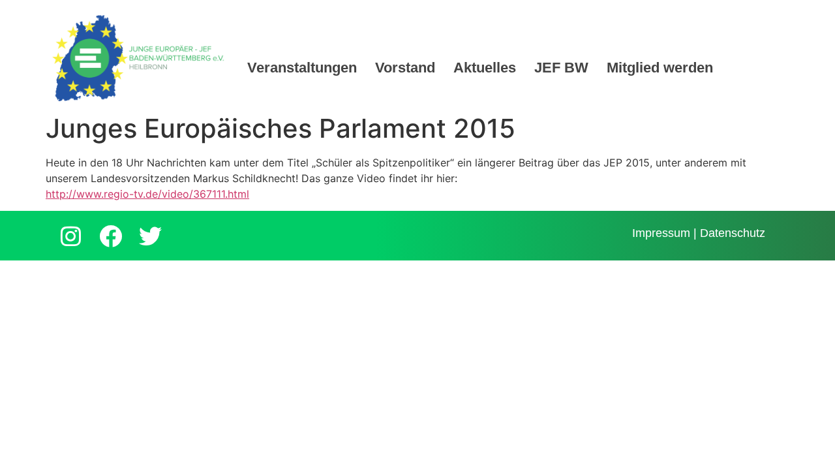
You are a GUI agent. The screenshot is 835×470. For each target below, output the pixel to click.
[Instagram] (70, 235)
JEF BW (561, 67)
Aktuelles (484, 67)
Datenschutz (732, 233)
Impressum (661, 233)
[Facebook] (110, 235)
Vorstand (405, 67)
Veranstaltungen (302, 67)
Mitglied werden (660, 67)
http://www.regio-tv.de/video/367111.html (147, 193)
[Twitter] (150, 235)
